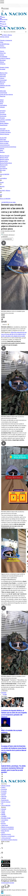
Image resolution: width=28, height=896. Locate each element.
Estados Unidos (4, 67)
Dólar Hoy (3, 53)
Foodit (3, 21)
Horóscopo (3, 116)
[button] (14, 113)
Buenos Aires (3, 73)
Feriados (2, 118)
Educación (3, 76)
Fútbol (2, 100)
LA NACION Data (4, 44)
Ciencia (2, 83)
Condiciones (4, 883)
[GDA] (5, 888)
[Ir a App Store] (5, 866)
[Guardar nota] (2, 315)
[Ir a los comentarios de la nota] (4, 315)
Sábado (2, 148)
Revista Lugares (4, 159)
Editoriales (3, 91)
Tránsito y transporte (6, 40)
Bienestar (2, 82)
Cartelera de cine (5, 130)
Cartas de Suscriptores (6, 94)
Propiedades (3, 56)
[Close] (2, 774)
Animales (3, 692)
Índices (2, 62)
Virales (5, 694)
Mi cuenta (4, 26)
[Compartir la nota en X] (4, 322)
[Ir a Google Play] (5, 863)
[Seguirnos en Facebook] (2, 844)
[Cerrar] (25, 29)
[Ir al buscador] (2, 11)
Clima (1, 42)
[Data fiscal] (2, 893)
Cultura (2, 78)
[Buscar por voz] (25, 31)
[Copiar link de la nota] (2, 320)
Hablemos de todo (5, 85)
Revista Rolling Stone (6, 163)
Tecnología (3, 114)
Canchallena (3, 105)
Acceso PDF (3, 138)
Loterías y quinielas (5, 120)
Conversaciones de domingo (8, 147)
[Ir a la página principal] (14, 15)
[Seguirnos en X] (2, 848)
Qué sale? (2, 129)
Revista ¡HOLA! (4, 157)
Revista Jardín (4, 165)
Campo (2, 55)
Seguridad (3, 74)
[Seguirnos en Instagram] (2, 853)
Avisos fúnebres (4, 141)
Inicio (3, 17)
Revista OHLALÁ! (4, 156)
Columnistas (3, 92)
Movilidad (3, 60)
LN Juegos (3, 111)
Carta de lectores (5, 145)
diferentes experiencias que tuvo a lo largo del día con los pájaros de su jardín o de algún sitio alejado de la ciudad (14, 334)
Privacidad (11, 883)
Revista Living (4, 161)
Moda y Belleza (4, 123)
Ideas (1, 150)
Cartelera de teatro (5, 132)
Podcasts (2, 121)
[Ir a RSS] (2, 858)
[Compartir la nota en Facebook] (2, 322)
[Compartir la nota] (2, 317)
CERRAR (2, 1)
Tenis (1, 103)
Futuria (2, 51)
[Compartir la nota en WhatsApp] (4, 317)
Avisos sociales (4, 143)
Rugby (2, 101)
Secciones (4, 19)
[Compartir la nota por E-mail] (6, 322)
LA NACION (4, 202)
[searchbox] (13, 32)
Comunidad (3, 80)
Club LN (4, 24)
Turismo (2, 112)
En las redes (12, 202)
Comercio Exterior (5, 58)
